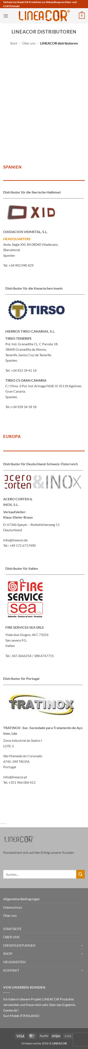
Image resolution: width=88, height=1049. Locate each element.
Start (13, 43)
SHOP (7, 953)
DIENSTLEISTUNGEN (19, 945)
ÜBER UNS (11, 937)
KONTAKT (11, 970)
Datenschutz (12, 907)
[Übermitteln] (80, 874)
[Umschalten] (82, 945)
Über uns (28, 43)
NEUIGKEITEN (14, 962)
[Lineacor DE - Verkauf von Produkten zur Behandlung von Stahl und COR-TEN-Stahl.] (44, 15)
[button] (5, 16)
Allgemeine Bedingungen (21, 899)
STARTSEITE (12, 929)
